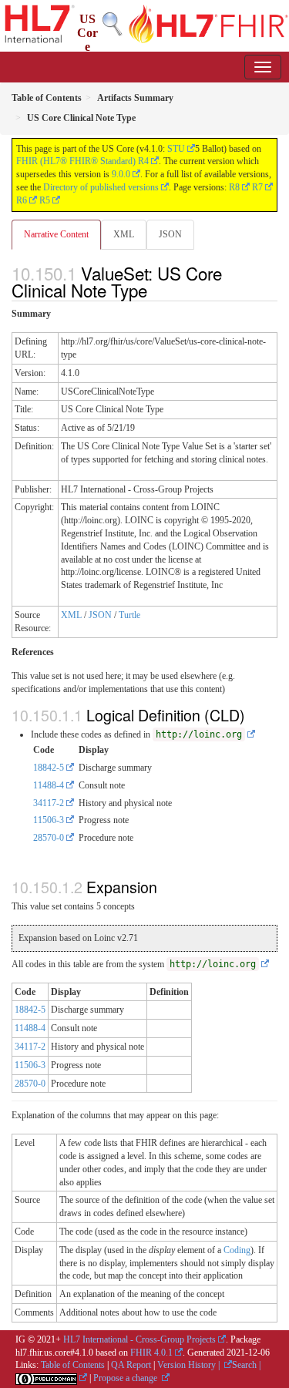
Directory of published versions (101, 187)
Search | (246, 1364)
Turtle (129, 615)
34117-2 (48, 803)
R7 (257, 187)
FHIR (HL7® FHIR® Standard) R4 (82, 161)
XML (123, 234)
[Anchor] (155, 289)
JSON (170, 234)
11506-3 (48, 820)
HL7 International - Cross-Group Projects (139, 1339)
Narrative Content (56, 234)
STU (176, 148)
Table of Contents (73, 1364)
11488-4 (48, 785)
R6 (21, 200)
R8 (234, 187)
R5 (44, 200)
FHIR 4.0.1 (151, 1352)
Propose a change (126, 1378)
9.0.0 (121, 174)
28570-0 (48, 837)
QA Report (131, 1364)
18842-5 (48, 767)
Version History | (189, 1364)
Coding (236, 1250)
